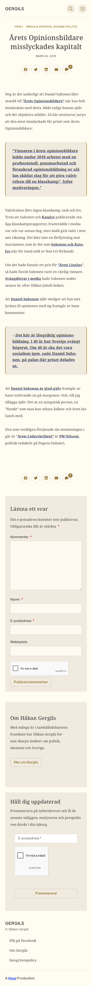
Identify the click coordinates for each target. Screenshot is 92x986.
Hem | (19, 26)
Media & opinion (39, 26)
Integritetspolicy (23, 960)
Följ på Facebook (22, 940)
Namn (16, 599)
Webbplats (18, 642)
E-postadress (22, 621)
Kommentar (21, 537)
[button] (25, 69)
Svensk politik (65, 26)
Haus (12, 978)
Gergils (14, 9)
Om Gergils (18, 950)
